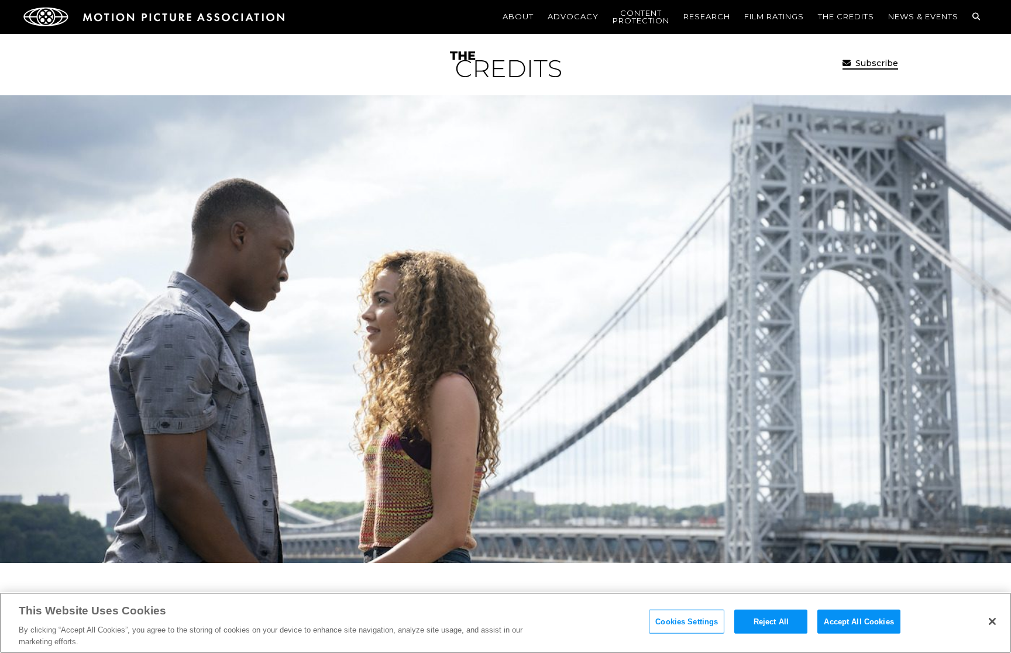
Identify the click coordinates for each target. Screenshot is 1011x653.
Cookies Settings (686, 621)
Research (706, 16)
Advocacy (573, 16)
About (518, 16)
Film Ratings (774, 16)
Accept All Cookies (858, 621)
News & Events (923, 16)
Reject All (771, 621)
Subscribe (875, 63)
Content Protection (641, 16)
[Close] (992, 621)
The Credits (846, 16)
